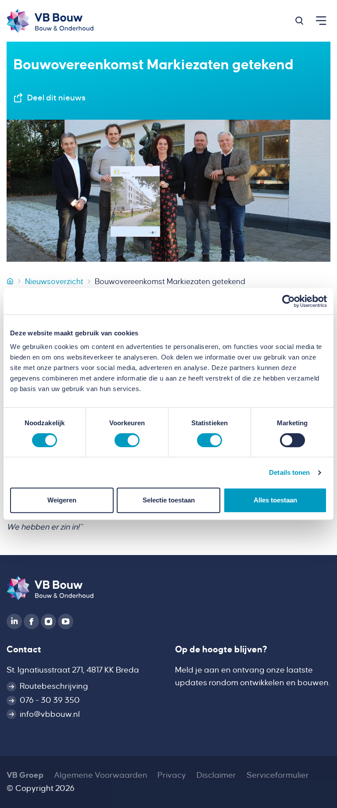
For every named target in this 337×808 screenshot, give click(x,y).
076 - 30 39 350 (50, 700)
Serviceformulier (278, 775)
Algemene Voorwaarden (100, 775)
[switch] (127, 440)
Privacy (172, 775)
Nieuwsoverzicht (54, 281)
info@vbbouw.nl (50, 714)
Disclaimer (216, 775)
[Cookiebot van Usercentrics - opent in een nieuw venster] (288, 301)
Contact (24, 649)
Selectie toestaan (169, 500)
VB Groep (25, 775)
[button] (299, 20)
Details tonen (289, 472)
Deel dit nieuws (56, 97)
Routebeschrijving (54, 686)
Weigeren (61, 500)
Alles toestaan (275, 500)
